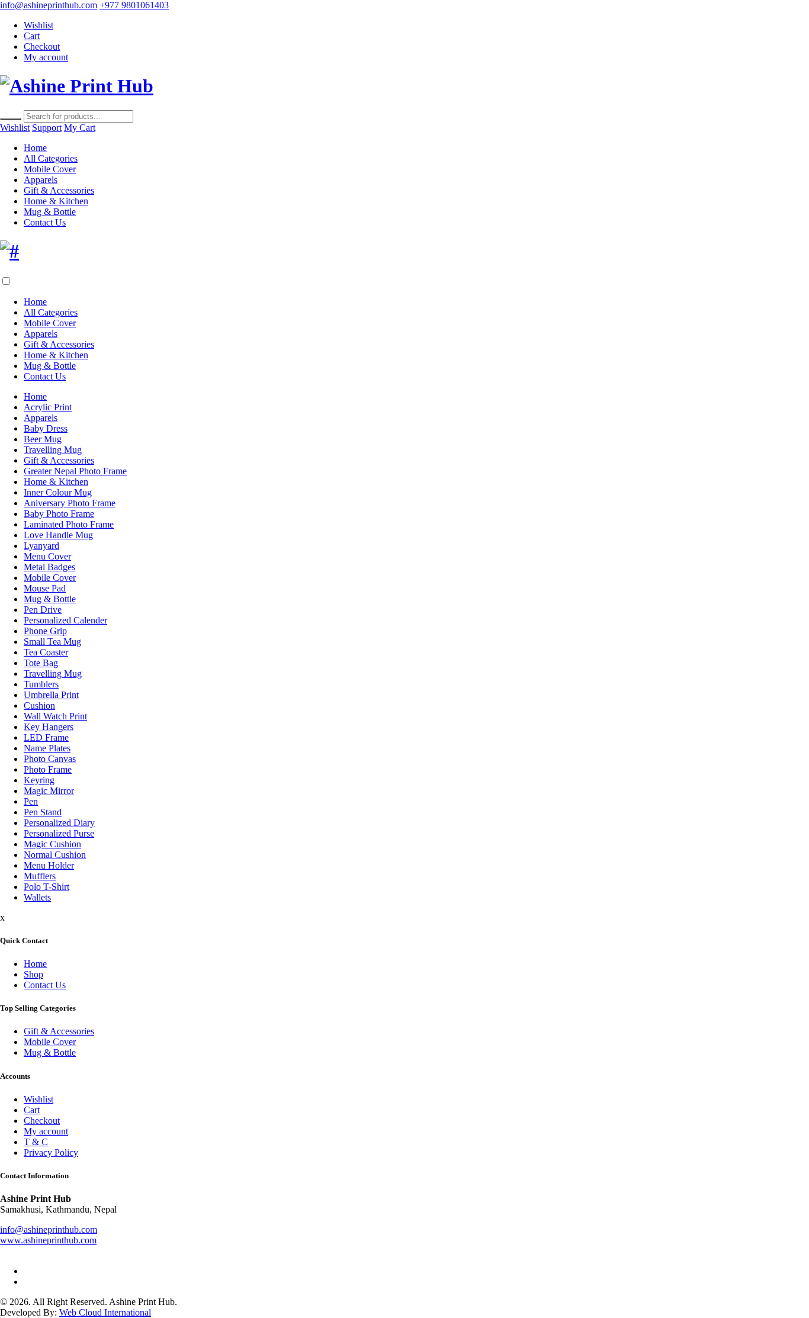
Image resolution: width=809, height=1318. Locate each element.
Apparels (40, 180)
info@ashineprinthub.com (48, 5)
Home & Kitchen (56, 201)
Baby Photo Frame (59, 514)
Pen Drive (43, 610)
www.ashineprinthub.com (48, 1240)
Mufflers (40, 876)
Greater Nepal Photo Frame (75, 471)
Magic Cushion (52, 844)
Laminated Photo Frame (69, 524)
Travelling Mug (53, 450)
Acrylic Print (48, 407)
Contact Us (45, 222)
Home (35, 148)
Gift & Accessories (59, 190)
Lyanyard (41, 546)
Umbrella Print (51, 695)
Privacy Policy (51, 1152)
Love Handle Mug (58, 535)
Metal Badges (49, 567)
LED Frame (46, 737)
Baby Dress (46, 428)
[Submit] (10, 119)
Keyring (39, 780)
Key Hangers (48, 727)
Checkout (42, 46)
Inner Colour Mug (58, 492)
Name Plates (47, 748)
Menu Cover (47, 556)
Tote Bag (41, 663)
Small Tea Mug (52, 642)
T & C (36, 1142)
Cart (32, 36)
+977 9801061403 (134, 5)
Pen (31, 801)
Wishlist (38, 25)
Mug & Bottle (50, 212)
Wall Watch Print (55, 716)
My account (46, 57)
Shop (33, 974)
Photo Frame (48, 769)
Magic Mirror (49, 791)
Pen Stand (43, 812)
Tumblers (41, 684)
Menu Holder (49, 865)
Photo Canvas (50, 759)
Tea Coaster (46, 652)
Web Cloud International (105, 1312)
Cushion (39, 705)
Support (47, 128)
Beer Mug (43, 439)
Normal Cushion (55, 855)
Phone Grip (45, 631)
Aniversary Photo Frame (69, 503)
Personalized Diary (59, 823)
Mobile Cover (50, 169)
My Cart (79, 128)
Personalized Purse (59, 833)
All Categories (51, 158)
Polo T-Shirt (46, 887)
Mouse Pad (45, 588)
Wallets (37, 897)
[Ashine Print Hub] (76, 86)
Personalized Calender (65, 620)
